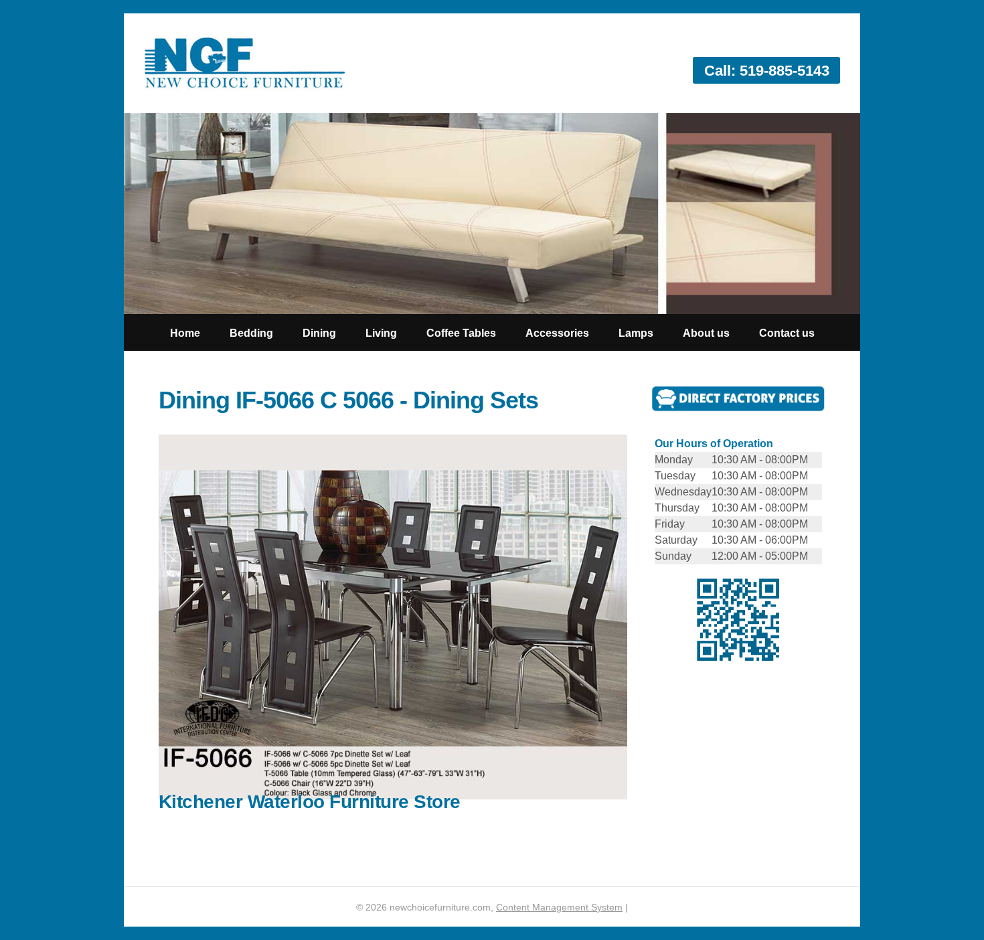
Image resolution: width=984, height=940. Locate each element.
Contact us (787, 333)
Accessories (557, 333)
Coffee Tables (461, 333)
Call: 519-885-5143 (766, 70)
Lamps (636, 333)
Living (381, 333)
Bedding (251, 333)
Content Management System (559, 907)
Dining (319, 333)
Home (185, 333)
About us (706, 333)
